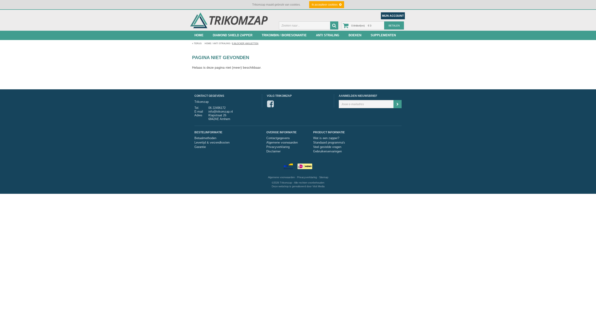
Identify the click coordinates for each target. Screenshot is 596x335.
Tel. (196, 108)
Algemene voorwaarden (282, 142)
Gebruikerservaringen (327, 151)
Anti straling (327, 35)
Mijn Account (393, 15)
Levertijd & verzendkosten (212, 142)
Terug (197, 43)
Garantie (200, 147)
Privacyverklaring (278, 147)
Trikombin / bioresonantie (284, 35)
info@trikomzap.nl (220, 111)
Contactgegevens (278, 138)
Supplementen (383, 35)
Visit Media (318, 186)
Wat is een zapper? (326, 138)
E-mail (198, 111)
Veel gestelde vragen (327, 147)
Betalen (394, 25)
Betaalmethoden (205, 138)
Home (198, 35)
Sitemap (323, 177)
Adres (198, 115)
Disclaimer (273, 151)
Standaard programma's (329, 142)
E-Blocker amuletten (245, 43)
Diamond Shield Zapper (232, 35)
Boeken (355, 35)
